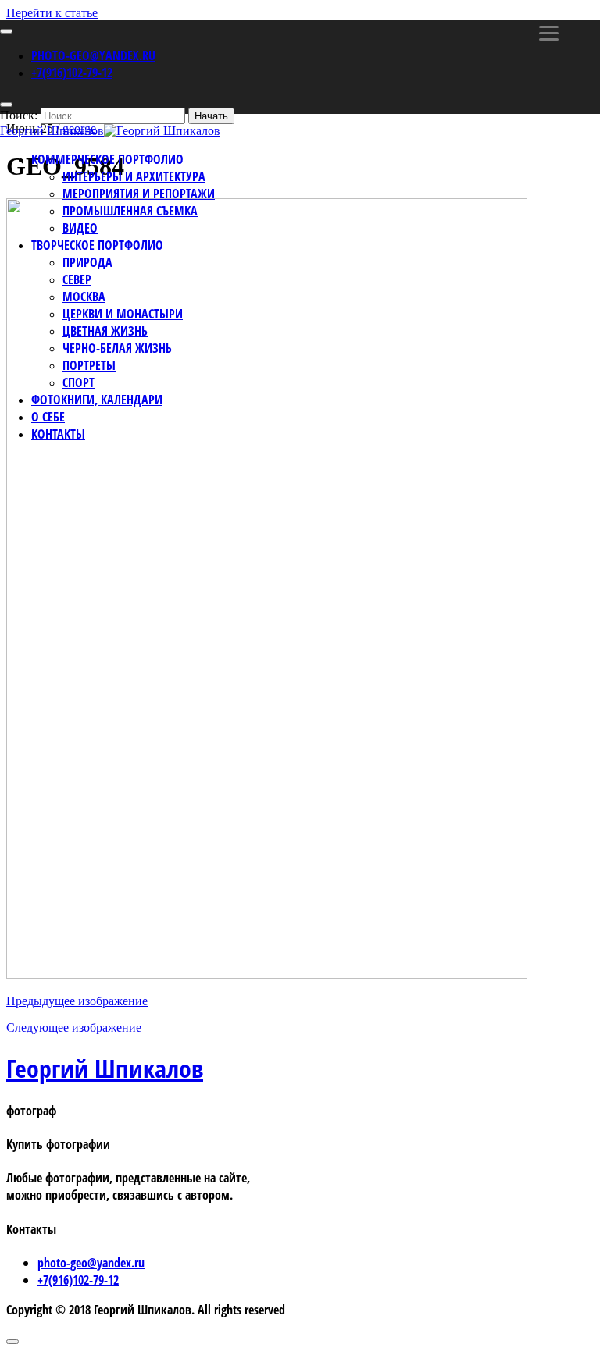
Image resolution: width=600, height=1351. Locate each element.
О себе (48, 416)
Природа (87, 262)
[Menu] (548, 33)
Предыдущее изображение (77, 1001)
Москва (83, 296)
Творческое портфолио (97, 245)
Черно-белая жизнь (117, 348)
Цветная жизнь (105, 331)
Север (76, 279)
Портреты (89, 365)
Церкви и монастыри (122, 313)
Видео (80, 227)
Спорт (78, 382)
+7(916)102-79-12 (71, 72)
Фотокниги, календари (96, 399)
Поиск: (19, 115)
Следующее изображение (73, 1027)
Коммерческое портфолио (107, 159)
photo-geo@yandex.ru (93, 55)
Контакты (58, 434)
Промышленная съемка (130, 210)
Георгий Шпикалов (104, 1068)
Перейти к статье (52, 13)
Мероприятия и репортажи (138, 193)
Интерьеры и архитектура (133, 176)
